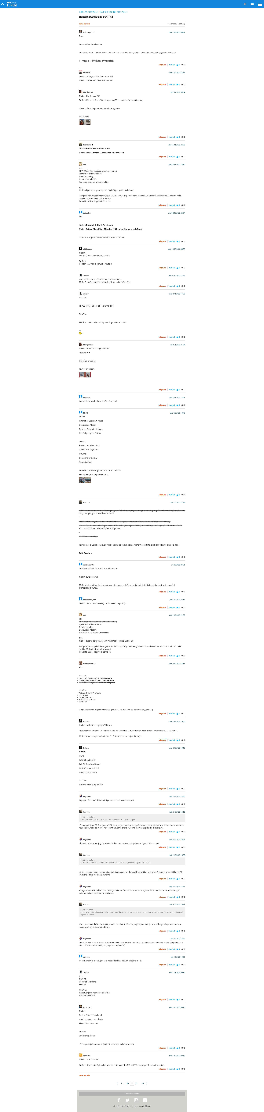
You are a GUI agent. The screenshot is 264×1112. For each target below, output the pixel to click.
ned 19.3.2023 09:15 (177, 1056)
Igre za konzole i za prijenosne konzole (103, 11)
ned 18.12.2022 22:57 (176, 213)
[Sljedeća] (147, 1083)
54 (142, 1083)
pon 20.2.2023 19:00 (177, 721)
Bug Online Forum (11, 4)
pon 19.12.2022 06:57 (176, 249)
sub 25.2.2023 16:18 (177, 812)
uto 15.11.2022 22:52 (177, 145)
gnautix (86, 957)
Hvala (172, 65)
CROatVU (87, 73)
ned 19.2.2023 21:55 (177, 615)
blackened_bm (89, 600)
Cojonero (87, 796)
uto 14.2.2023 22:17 (177, 600)
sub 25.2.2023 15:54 (177, 796)
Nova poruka (84, 24)
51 (136, 1083)
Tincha (86, 276)
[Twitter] (127, 1100)
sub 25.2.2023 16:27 (177, 840)
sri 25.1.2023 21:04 (177, 345)
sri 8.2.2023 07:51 (178, 565)
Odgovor (162, 65)
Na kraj (182, 24)
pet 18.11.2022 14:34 (177, 165)
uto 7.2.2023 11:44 (178, 503)
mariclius (87, 1056)
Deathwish (88, 1007)
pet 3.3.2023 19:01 (178, 957)
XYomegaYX (88, 32)
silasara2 (87, 397)
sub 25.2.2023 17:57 (177, 887)
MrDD (85, 413)
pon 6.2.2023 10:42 (177, 413)
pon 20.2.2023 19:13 (177, 748)
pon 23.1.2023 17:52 (177, 294)
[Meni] (260, 4)
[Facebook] (119, 1100)
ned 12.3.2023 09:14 (177, 973)
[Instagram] (136, 1100)
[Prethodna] (117, 1083)
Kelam (86, 748)
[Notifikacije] (245, 4)
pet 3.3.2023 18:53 (178, 939)
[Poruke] (252, 4)
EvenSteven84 (89, 664)
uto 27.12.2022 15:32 (177, 276)
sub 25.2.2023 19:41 (177, 905)
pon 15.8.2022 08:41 (177, 32)
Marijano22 (88, 92)
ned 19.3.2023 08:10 (177, 1007)
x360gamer (88, 249)
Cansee (86, 503)
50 (132, 1083)
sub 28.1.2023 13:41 (177, 397)
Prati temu (172, 24)
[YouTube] (145, 1100)
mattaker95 (88, 565)
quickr (86, 294)
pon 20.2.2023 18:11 (177, 664)
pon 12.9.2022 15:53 (177, 73)
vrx (84, 165)
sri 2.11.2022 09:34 (177, 92)
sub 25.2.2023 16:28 (177, 855)
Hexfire (86, 721)
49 (128, 1083)
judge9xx (87, 213)
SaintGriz (87, 145)
